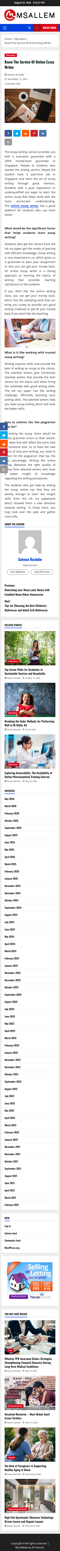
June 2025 (10, 842)
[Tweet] (4, 435)
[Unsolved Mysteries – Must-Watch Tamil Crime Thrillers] (30, 1393)
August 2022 (11, 1089)
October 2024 (11, 900)
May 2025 (9, 849)
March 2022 (10, 1125)
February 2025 (12, 871)
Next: (26, 605)
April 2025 (10, 857)
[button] (5, 28)
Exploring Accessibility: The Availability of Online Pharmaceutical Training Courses (28, 775)
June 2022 (10, 1103)
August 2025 (11, 835)
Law (10, 1350)
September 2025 (13, 828)
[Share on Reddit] (4, 443)
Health (11, 1457)
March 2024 (10, 951)
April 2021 (10, 1190)
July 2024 (9, 922)
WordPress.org (12, 1248)
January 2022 (11, 1139)
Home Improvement (17, 1509)
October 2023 (11, 987)
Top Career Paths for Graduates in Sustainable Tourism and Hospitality (25, 671)
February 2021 (12, 1205)
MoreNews (21, 1547)
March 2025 (10, 864)
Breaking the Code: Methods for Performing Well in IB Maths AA (29, 723)
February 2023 (12, 1045)
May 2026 (9, 799)
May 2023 (9, 1023)
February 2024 (12, 958)
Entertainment (15, 1406)
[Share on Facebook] (4, 426)
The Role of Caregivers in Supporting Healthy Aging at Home (25, 1468)
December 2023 (12, 973)
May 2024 (9, 936)
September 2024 (13, 907)
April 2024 (10, 944)
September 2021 (13, 1168)
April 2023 (10, 1031)
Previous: (27, 589)
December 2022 (12, 1060)
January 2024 (11, 966)
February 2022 (12, 1132)
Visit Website (17, 572)
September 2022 (13, 1081)
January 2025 (11, 878)
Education (10, 55)
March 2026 (10, 806)
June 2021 (10, 1183)
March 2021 (10, 1198)
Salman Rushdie (15, 74)
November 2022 (12, 1067)
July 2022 (9, 1096)
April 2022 (10, 1118)
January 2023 (11, 1052)
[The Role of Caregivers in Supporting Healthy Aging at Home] (30, 1444)
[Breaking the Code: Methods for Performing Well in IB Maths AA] (30, 700)
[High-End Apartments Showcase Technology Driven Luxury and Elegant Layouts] (30, 1496)
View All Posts (42, 572)
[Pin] (4, 452)
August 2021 (11, 1176)
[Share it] (4, 461)
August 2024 (11, 915)
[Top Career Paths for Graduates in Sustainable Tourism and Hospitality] (30, 648)
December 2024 (12, 886)
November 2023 (12, 980)
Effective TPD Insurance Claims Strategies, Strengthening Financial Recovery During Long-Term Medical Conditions (28, 1362)
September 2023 (13, 994)
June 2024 (10, 929)
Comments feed (12, 1240)
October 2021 (11, 1161)
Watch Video (49, 28)
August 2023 (11, 1002)
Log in (8, 1226)
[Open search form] (29, 28)
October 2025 (11, 820)
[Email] (4, 469)
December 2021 (12, 1147)
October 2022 (11, 1074)
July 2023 (9, 1009)
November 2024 (12, 893)
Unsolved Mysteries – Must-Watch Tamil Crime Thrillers (27, 1416)
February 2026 (12, 813)
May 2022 (9, 1110)
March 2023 (10, 1038)
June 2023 (10, 1016)
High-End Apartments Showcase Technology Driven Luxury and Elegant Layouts (29, 1519)
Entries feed (11, 1233)
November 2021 (12, 1154)
